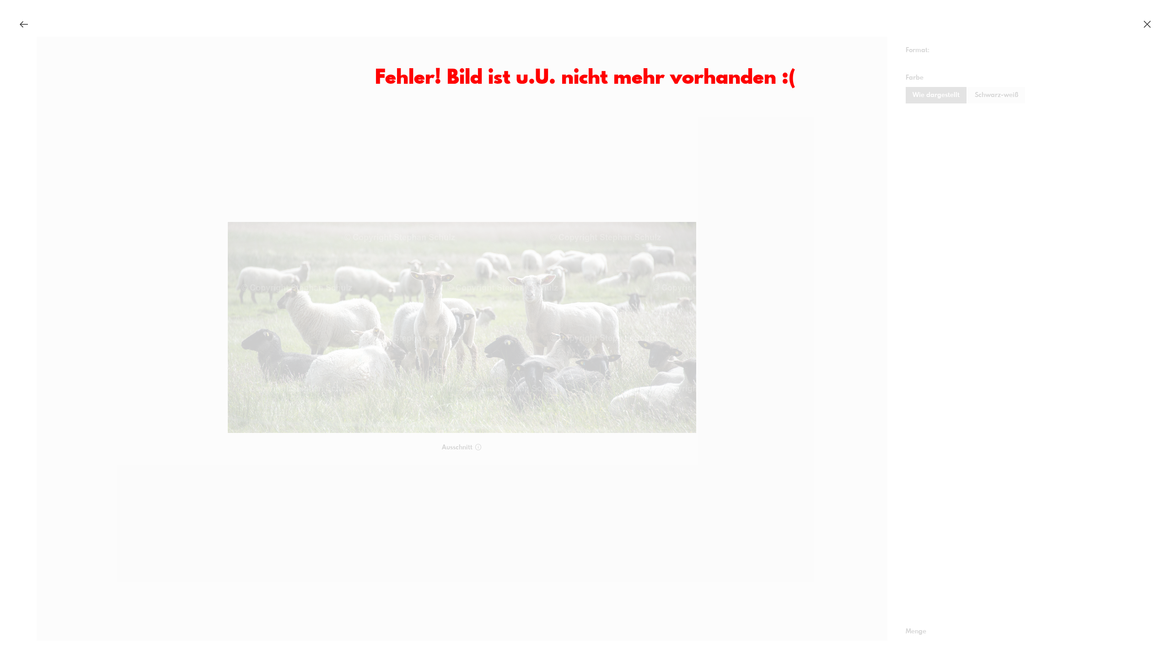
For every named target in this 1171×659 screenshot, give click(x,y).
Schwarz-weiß (996, 95)
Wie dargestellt (936, 95)
